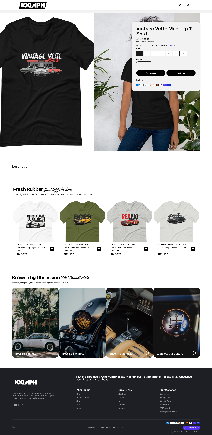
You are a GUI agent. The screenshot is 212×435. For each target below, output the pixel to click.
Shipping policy (121, 427)
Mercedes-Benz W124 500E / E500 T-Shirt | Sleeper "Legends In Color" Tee (172, 247)
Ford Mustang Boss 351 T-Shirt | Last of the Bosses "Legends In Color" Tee (77, 247)
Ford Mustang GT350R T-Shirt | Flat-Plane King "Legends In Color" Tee (31, 247)
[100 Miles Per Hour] (33, 5)
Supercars (121, 408)
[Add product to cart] (52, 249)
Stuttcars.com (165, 394)
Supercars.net (165, 404)
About (78, 401)
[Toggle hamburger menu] (14, 5)
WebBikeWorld (165, 408)
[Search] (180, 5)
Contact (79, 408)
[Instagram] (22, 405)
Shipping (138, 42)
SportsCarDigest (165, 401)
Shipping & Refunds (82, 397)
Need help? (139, 80)
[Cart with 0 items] (196, 5)
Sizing (78, 394)
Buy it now (181, 73)
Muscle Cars (122, 404)
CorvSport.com (165, 397)
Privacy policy (100, 427)
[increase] (149, 64)
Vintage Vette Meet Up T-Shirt (164, 31)
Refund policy (91, 427)
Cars (119, 401)
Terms (78, 404)
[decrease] (139, 64)
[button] (196, 5)
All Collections (123, 394)
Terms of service (110, 427)
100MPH (121, 397)
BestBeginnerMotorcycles (168, 412)
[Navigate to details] (54, 353)
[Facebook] (16, 405)
